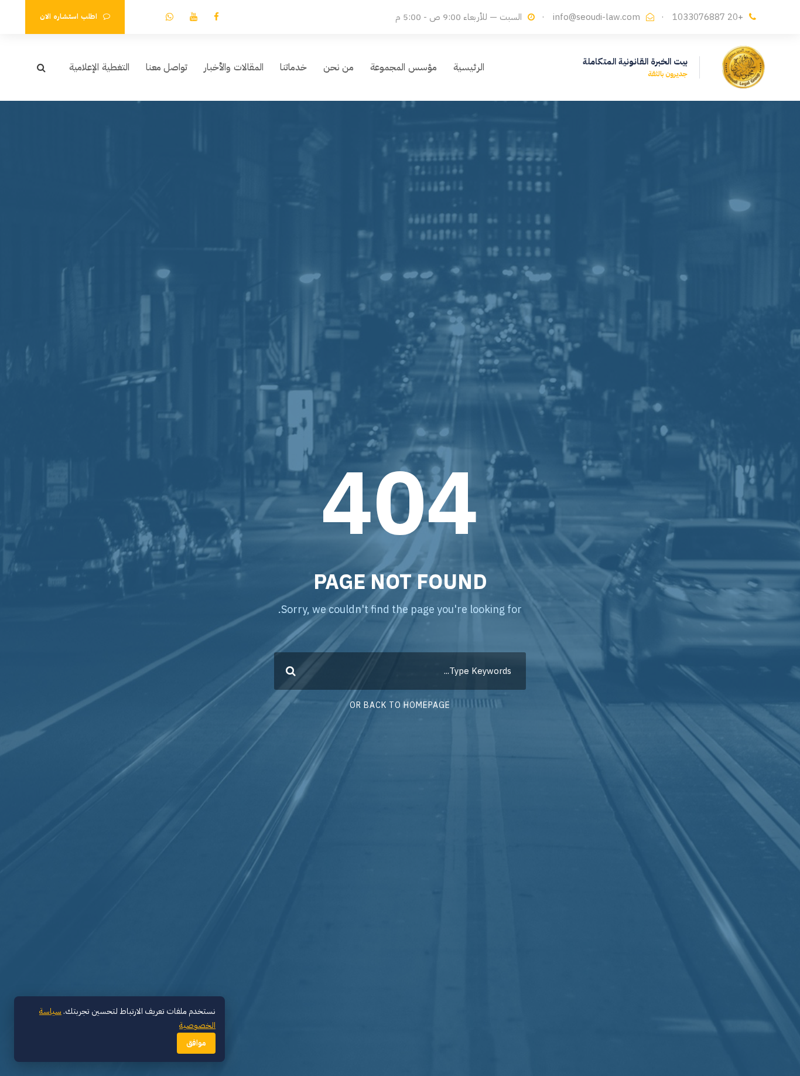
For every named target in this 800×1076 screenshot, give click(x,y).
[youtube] (193, 17)
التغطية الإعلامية (99, 67)
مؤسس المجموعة (403, 67)
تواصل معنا (167, 67)
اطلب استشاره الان (68, 16)
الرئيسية (468, 67)
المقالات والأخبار (234, 67)
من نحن (338, 67)
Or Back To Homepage (400, 705)
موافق (196, 1043)
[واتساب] (169, 17)
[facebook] (216, 17)
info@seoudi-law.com (596, 17)
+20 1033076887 (707, 17)
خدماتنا (293, 67)
